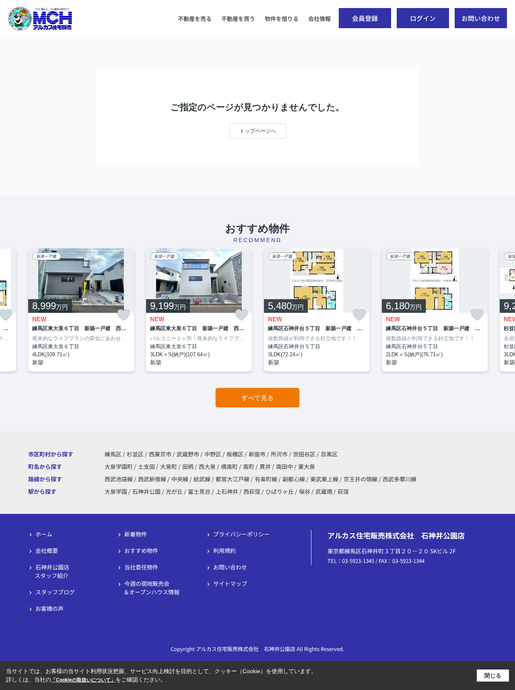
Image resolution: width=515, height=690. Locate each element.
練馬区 (113, 454)
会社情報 (319, 18)
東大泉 (306, 466)
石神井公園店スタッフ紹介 (52, 571)
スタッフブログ (55, 592)
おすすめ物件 (141, 550)
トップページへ (257, 131)
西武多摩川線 (399, 479)
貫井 (266, 466)
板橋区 (235, 454)
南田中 (285, 466)
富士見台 (199, 491)
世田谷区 (304, 454)
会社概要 (46, 550)
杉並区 (135, 454)
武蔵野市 (188, 454)
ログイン (423, 18)
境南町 (230, 466)
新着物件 (135, 534)
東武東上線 (325, 479)
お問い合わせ (480, 18)
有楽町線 (266, 479)
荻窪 (343, 491)
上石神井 (227, 491)
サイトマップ (230, 583)
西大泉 (208, 466)
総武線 (203, 479)
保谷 (304, 491)
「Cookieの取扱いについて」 (83, 680)
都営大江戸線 (233, 479)
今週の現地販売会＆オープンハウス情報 (151, 587)
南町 (249, 466)
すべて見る (257, 397)
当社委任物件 (141, 567)
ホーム (43, 534)
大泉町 (169, 466)
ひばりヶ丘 (280, 491)
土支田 (147, 466)
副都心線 (294, 479)
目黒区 (329, 454)
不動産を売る (195, 18)
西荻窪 (251, 491)
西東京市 (160, 454)
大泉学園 (116, 491)
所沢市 (279, 454)
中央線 (180, 479)
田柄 (188, 466)
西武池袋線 (119, 479)
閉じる (492, 675)
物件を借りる (282, 18)
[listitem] (81, 310)
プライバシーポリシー (241, 534)
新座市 (257, 454)
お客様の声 (49, 608)
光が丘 (174, 491)
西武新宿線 (152, 479)
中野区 (212, 454)
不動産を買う (238, 18)
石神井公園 (146, 491)
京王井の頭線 (361, 479)
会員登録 (365, 18)
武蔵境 (323, 491)
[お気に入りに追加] (123, 315)
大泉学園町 (119, 466)
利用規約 (224, 550)
